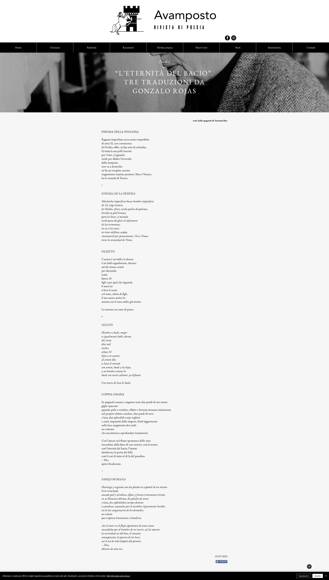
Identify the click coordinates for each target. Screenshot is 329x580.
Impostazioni (303, 576)
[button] (91, 47)
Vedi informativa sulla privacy (118, 576)
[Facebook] (227, 37)
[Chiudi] (325, 576)
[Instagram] (233, 37)
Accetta (318, 576)
